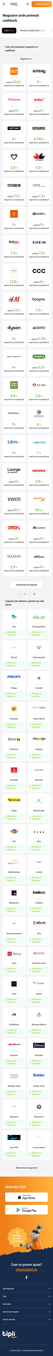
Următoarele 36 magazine (26, 585)
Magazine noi (25, 59)
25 (34, 594)
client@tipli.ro (26, 1270)
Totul (9, 30)
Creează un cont (41, 4)
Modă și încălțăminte (32, 30)
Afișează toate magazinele (26, 1168)
